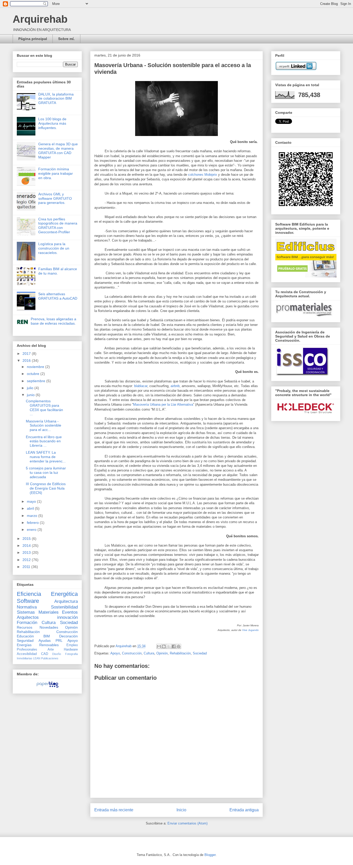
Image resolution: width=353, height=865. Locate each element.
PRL (59, 640)
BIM (46, 636)
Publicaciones (49, 658)
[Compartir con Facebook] (173, 646)
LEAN (36, 658)
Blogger (210, 855)
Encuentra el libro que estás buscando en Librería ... (44, 441)
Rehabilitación (180, 653)
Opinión (162, 653)
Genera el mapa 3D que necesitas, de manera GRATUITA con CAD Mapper (58, 150)
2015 (27, 538)
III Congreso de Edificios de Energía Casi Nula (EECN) (46, 488)
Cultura (149, 653)
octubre (33, 374)
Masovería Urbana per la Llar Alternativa (163, 404)
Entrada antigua (244, 810)
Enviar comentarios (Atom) (187, 823)
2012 (27, 560)
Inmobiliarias (24, 658)
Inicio (181, 810)
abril (31, 508)
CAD (44, 654)
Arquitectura (66, 601)
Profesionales (27, 649)
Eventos (70, 612)
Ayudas (45, 640)
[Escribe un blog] (163, 646)
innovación (67, 617)
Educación (25, 636)
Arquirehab (40, 19)
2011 (26, 567)
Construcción (132, 653)
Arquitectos (28, 617)
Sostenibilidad (64, 607)
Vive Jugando (250, 630)
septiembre (36, 381)
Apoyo (115, 653)
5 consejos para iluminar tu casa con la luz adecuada (46, 472)
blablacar (140, 386)
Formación (27, 622)
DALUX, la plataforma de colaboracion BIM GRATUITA (56, 98)
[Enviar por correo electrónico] (159, 646)
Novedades (49, 627)
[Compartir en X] (168, 646)
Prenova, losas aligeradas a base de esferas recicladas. (53, 321)
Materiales (49, 612)
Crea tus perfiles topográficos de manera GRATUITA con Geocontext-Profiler (57, 225)
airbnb (175, 386)
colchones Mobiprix (202, 175)
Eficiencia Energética (47, 594)
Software (28, 601)
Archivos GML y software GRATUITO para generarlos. (55, 198)
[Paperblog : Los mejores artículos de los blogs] (47, 687)
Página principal (32, 39)
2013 (27, 552)
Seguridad (25, 640)
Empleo (72, 645)
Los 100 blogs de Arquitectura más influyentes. (52, 123)
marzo (32, 516)
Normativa (27, 607)
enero (32, 529)
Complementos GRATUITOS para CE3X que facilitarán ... (44, 407)
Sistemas (26, 612)
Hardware (71, 649)
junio (31, 395)
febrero (33, 522)
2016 (27, 360)
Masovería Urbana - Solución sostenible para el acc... (43, 425)
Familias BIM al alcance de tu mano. (57, 271)
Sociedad (200, 653)
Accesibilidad (27, 654)
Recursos (24, 627)
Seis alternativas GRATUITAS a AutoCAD (57, 296)
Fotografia (71, 653)
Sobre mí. (66, 39)
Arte (51, 649)
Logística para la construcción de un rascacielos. (53, 248)
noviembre (36, 367)
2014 (27, 545)
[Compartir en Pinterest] (178, 646)
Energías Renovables (38, 645)
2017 (27, 353)
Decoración (68, 636)
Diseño (56, 653)
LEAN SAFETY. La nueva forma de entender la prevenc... (46, 456)
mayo (32, 501)
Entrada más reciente (113, 810)
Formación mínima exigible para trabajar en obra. (55, 173)
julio (30, 388)
